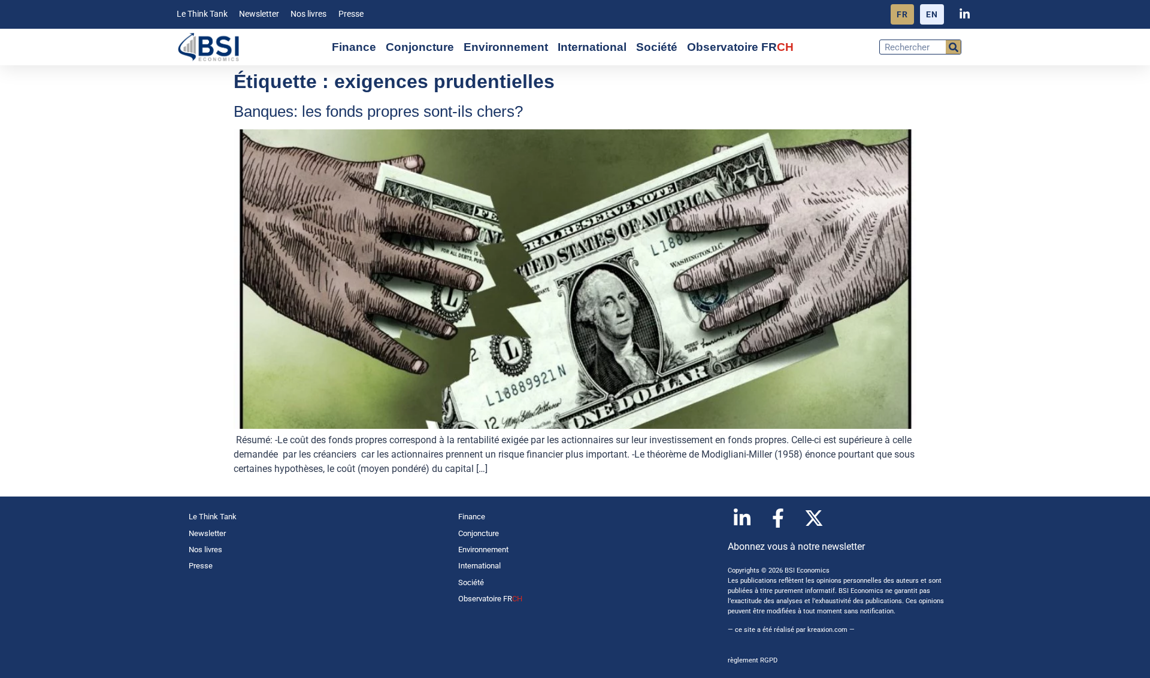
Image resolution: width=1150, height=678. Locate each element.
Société (656, 47)
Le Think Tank (202, 14)
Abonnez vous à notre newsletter (796, 546)
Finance (354, 47)
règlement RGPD (752, 660)
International (592, 47)
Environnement (506, 47)
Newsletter (259, 14)
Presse (351, 14)
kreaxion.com (827, 630)
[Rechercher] (953, 47)
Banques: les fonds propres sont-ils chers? (378, 111)
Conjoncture (420, 47)
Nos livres (308, 14)
